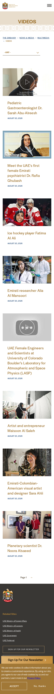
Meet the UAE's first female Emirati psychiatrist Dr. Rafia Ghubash (24, 173)
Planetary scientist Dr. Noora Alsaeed (25, 548)
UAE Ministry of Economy (13, 626)
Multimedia (43, 37)
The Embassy (9, 37)
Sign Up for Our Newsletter (23, 649)
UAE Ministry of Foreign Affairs (15, 621)
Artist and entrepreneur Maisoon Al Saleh (26, 428)
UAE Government (10, 635)
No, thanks (40, 686)
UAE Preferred (9, 640)
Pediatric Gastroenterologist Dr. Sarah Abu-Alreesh (25, 107)
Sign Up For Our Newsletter (25, 660)
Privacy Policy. (33, 677)
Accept (14, 686)
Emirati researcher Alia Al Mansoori (25, 293)
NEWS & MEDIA (27, 37)
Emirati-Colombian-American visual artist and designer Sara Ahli (25, 488)
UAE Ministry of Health (12, 630)
